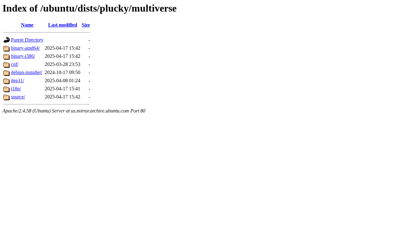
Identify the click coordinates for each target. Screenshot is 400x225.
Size (86, 25)
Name (27, 25)
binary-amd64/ (25, 48)
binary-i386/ (23, 56)
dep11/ (17, 80)
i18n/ (16, 88)
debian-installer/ (26, 72)
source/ (18, 96)
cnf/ (14, 64)
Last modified (62, 25)
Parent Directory (27, 39)
